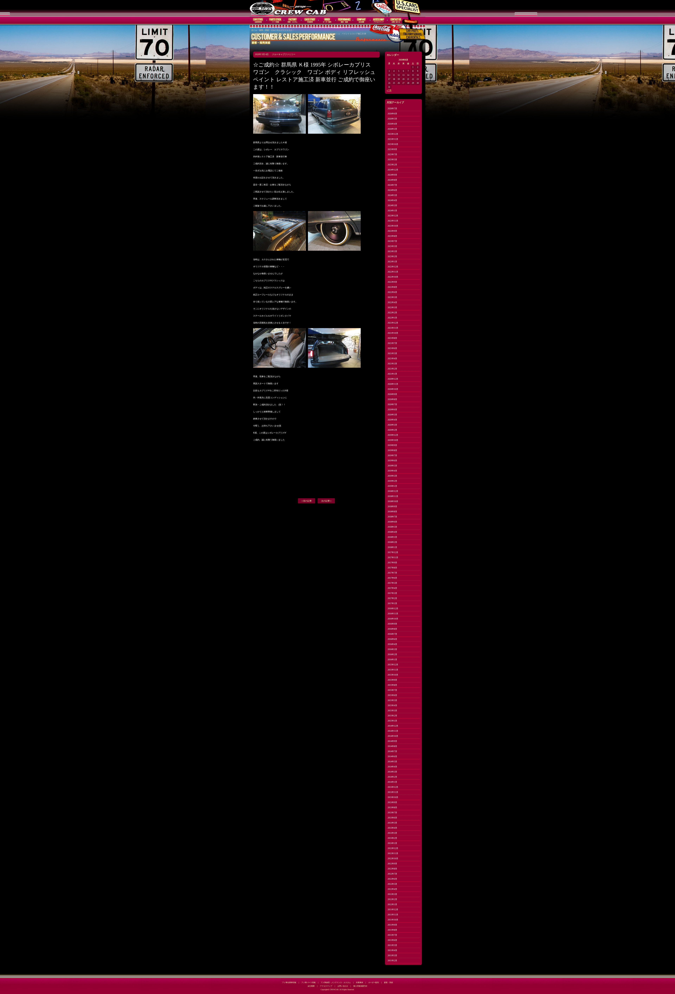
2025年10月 (393, 144)
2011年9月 (392, 925)
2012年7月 (392, 874)
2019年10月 (393, 440)
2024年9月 (392, 175)
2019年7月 (392, 455)
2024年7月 (392, 185)
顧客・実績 (344, 20)
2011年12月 (393, 909)
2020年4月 (392, 420)
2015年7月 (392, 690)
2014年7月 (392, 751)
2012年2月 (392, 899)
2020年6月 (392, 409)
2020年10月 (393, 389)
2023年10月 (393, 226)
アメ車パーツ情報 (308, 982)
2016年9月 (392, 624)
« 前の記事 (307, 501)
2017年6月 (392, 578)
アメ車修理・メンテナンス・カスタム (336, 982)
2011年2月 (392, 960)
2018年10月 (393, 501)
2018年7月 (392, 516)
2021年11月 (393, 328)
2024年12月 (393, 170)
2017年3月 (392, 593)
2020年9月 (392, 394)
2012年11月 (393, 853)
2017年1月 (392, 603)
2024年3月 (392, 205)
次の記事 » (326, 501)
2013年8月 (392, 807)
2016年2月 (392, 654)
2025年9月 (392, 149)
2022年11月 (393, 272)
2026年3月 (392, 129)
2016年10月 (393, 619)
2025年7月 (392, 154)
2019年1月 (392, 486)
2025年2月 (392, 164)
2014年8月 (392, 746)
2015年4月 (392, 705)
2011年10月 (393, 920)
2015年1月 (392, 721)
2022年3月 (392, 307)
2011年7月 (392, 935)
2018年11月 (393, 496)
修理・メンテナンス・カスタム (292, 20)
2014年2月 (392, 777)
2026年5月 (392, 119)
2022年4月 (392, 302)
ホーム (254, 30)
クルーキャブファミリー (281, 30)
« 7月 (389, 90)
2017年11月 (393, 557)
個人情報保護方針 (360, 986)
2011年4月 (392, 950)
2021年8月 (392, 338)
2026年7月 (392, 108)
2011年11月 (393, 914)
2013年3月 (392, 833)
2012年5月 (392, 884)
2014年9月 (392, 741)
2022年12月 (393, 266)
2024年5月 (392, 195)
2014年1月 (392, 782)
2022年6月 (392, 292)
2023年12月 (393, 215)
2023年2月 (392, 256)
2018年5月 (392, 527)
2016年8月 (392, 629)
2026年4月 (392, 124)
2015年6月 (392, 695)
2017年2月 (392, 598)
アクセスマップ (378, 20)
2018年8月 (392, 511)
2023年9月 (392, 231)
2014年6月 (392, 756)
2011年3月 (392, 955)
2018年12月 (393, 491)
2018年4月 (392, 532)
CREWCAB (262, 8)
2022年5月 (392, 297)
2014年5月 (392, 761)
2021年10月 (393, 333)
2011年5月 (392, 945)
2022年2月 (392, 312)
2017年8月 (392, 567)
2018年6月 (392, 522)
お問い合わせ (395, 20)
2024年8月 (392, 180)
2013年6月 (392, 817)
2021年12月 (393, 323)
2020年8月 (392, 399)
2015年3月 (392, 710)
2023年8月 (392, 236)
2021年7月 (392, 343)
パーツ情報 (275, 20)
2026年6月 (392, 113)
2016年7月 (392, 634)
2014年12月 (393, 726)
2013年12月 (393, 787)
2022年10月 (393, 277)
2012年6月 (392, 879)
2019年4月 (392, 471)
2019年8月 (392, 450)
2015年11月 (393, 670)
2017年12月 (393, 552)
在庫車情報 (258, 20)
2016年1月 (392, 659)
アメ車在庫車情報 (289, 982)
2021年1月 (392, 374)
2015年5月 (392, 700)
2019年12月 (393, 435)
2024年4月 (392, 200)
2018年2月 (392, 542)
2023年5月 (392, 246)
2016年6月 (392, 639)
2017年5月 (392, 583)
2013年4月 (392, 828)
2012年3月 (392, 894)
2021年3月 (392, 363)
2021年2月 (392, 369)
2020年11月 (393, 384)
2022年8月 (392, 287)
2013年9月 (392, 802)
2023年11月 (393, 221)
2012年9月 (392, 863)
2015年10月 (393, 675)
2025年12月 (393, 134)
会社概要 (361, 20)
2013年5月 (392, 823)
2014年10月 (393, 736)
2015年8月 (392, 685)
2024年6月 (392, 190)
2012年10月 (393, 858)
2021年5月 (392, 353)
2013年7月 (392, 812)
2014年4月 (392, 766)
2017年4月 (392, 588)
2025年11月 (393, 139)
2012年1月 (392, 904)
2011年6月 (392, 940)
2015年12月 (393, 664)
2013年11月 (393, 792)
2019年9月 (392, 445)
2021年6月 (392, 348)
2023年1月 (392, 261)
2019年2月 (392, 481)
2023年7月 (392, 241)
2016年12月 (393, 608)
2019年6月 (392, 460)
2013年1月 (392, 843)
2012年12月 (393, 848)
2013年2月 (392, 838)
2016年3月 (392, 649)
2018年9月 (392, 506)
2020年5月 (392, 414)
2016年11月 (393, 613)
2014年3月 (392, 772)
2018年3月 (392, 537)
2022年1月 (392, 317)
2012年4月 (392, 889)
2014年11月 (393, 731)
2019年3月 (392, 476)
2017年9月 (392, 562)
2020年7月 (392, 404)
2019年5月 (392, 465)
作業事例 (310, 20)
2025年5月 (392, 159)
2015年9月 (392, 680)
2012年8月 (392, 869)
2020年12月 (393, 379)
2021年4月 (392, 358)
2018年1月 (392, 547)
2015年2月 (392, 715)
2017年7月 (392, 573)
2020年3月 (392, 425)
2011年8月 (392, 930)
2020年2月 (392, 430)
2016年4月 (392, 644)
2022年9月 (392, 282)
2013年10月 (393, 797)
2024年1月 (392, 210)
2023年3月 (392, 251)
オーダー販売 (327, 20)
